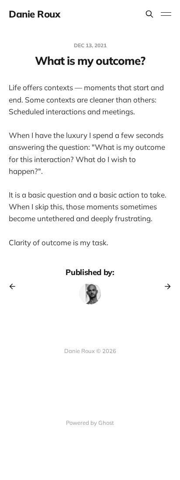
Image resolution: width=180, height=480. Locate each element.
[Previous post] (15, 286)
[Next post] (164, 286)
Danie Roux (34, 14)
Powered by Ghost (90, 422)
